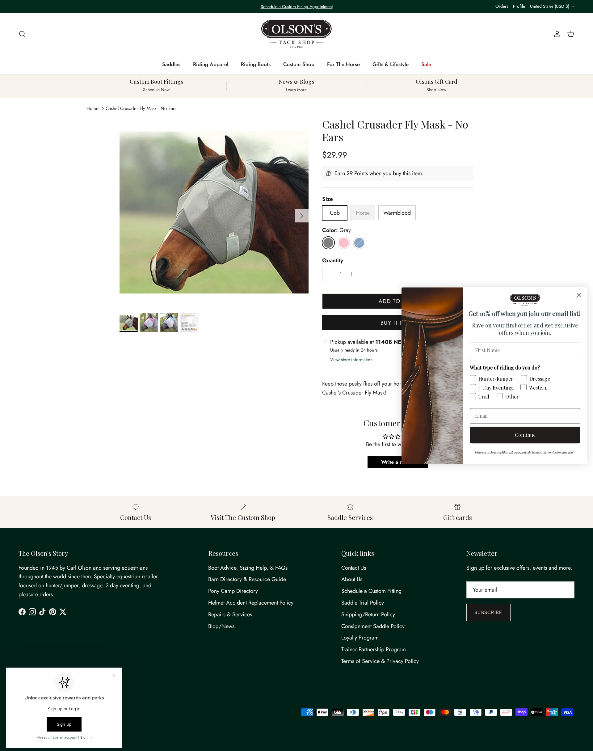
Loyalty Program (360, 638)
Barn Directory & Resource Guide (247, 579)
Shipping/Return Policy (368, 614)
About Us (351, 579)
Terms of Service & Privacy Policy (380, 661)
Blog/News (221, 626)
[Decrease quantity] (328, 274)
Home (92, 108)
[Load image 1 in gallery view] (214, 212)
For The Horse (343, 64)
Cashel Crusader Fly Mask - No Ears (141, 108)
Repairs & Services (230, 614)
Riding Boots (256, 64)
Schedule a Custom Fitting (371, 591)
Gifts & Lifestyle (390, 64)
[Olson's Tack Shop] (296, 34)
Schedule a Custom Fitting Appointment (297, 6)
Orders (501, 6)
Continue (525, 435)
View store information (351, 360)
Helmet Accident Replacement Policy (250, 603)
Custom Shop (298, 64)
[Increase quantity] (353, 274)
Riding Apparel (210, 64)
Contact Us (353, 568)
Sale (426, 64)
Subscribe (488, 612)
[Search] (22, 34)
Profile (519, 6)
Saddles (171, 64)
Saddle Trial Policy (362, 603)
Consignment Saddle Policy (373, 626)
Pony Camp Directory (233, 591)
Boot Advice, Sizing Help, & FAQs (248, 568)
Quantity (332, 260)
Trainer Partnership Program (373, 649)
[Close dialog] (579, 295)
